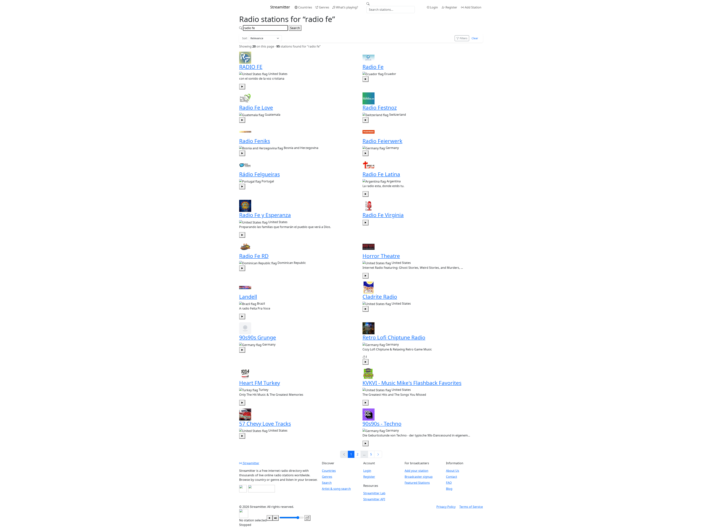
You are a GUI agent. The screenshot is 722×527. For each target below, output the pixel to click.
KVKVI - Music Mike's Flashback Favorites (412, 382)
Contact (451, 477)
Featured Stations (417, 483)
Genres (324, 7)
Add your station (416, 471)
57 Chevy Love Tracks (265, 423)
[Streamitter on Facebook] (243, 488)
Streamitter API (374, 499)
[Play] (270, 518)
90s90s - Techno (382, 423)
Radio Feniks (254, 140)
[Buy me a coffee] (261, 488)
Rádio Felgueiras (259, 174)
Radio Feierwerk (382, 140)
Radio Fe (373, 66)
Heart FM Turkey (259, 382)
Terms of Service (471, 507)
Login (434, 7)
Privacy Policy (446, 507)
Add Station (473, 7)
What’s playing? (347, 7)
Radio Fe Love (256, 107)
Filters (463, 38)
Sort (244, 38)
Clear (475, 38)
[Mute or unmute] (276, 518)
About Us (452, 471)
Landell (248, 296)
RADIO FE (250, 66)
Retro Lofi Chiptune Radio (394, 337)
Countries (305, 7)
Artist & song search (336, 489)
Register (451, 7)
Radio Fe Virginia (383, 214)
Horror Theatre (381, 255)
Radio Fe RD (253, 255)
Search (295, 28)
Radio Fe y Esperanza (265, 214)
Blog (449, 489)
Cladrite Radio (380, 296)
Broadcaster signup (419, 477)
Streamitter (250, 463)
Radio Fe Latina (381, 174)
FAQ (449, 483)
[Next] (378, 454)
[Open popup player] (307, 518)
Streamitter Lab (374, 493)
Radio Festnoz (380, 107)
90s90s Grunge (257, 337)
